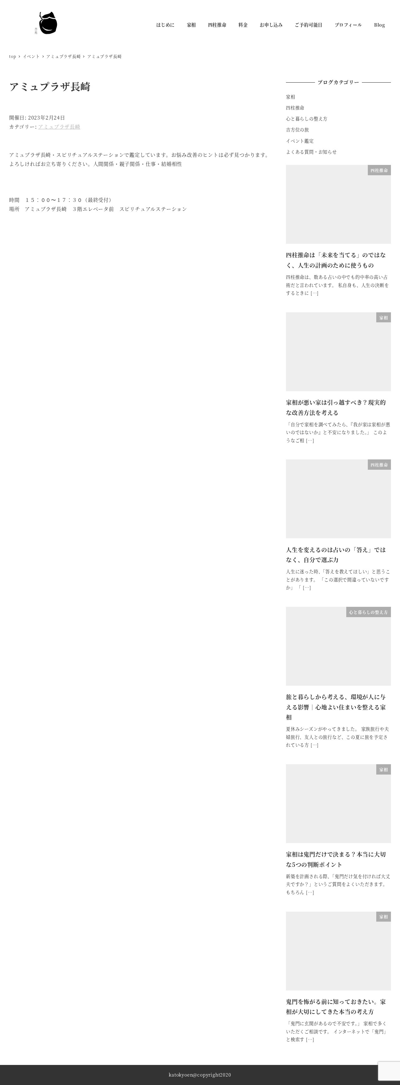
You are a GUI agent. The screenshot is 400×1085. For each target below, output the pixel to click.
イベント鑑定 (300, 141)
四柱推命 (295, 108)
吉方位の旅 (297, 129)
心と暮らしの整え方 (307, 118)
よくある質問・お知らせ (311, 152)
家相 (290, 97)
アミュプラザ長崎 (59, 126)
